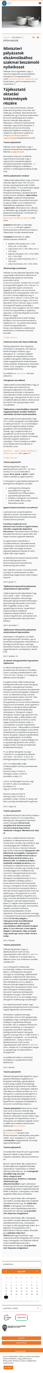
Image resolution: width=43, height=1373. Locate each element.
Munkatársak (11, 227)
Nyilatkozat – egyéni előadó (14, 451)
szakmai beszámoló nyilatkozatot (21, 79)
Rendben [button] (8, 1367)
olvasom (13, 457)
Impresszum (21, 373)
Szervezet (6, 37)
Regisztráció (21, 1343)
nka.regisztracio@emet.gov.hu (17, 218)
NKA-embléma (20, 1126)
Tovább (6, 457)
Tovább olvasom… (10, 337)
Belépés (22, 1338)
